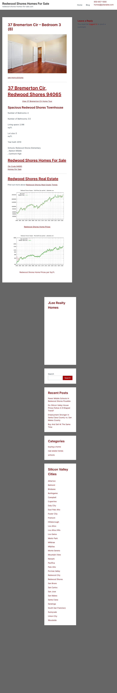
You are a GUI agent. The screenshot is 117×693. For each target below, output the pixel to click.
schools (51, 455)
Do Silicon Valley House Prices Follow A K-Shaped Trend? (59, 408)
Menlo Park (53, 538)
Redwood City (54, 575)
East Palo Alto (54, 509)
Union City (52, 616)
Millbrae (51, 542)
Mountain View (54, 555)
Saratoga (52, 604)
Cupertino (52, 501)
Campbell (52, 497)
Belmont (51, 485)
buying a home (54, 447)
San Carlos (52, 587)
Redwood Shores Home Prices (37, 227)
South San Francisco (57, 608)
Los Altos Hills (54, 530)
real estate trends (55, 451)
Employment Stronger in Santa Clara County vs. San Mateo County (60, 417)
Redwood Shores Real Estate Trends (41, 185)
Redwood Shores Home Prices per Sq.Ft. (37, 272)
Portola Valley (54, 571)
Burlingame (53, 493)
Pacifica (51, 563)
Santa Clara (53, 600)
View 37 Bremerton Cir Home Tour (37, 101)
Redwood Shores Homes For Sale (25, 3)
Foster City (52, 514)
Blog (88, 5)
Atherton (52, 481)
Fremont (51, 518)
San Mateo (52, 595)
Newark (51, 559)
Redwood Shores (55, 579)
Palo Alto (52, 567)
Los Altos (52, 526)
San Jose (52, 591)
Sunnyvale (52, 612)
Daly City (52, 505)
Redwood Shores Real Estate (33, 179)
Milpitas (51, 546)
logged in (93, 24)
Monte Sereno (54, 550)
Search (51, 374)
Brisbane (51, 489)
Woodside (52, 620)
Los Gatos (52, 534)
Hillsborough (53, 522)
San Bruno (52, 583)
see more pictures (15, 77)
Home (79, 5)
